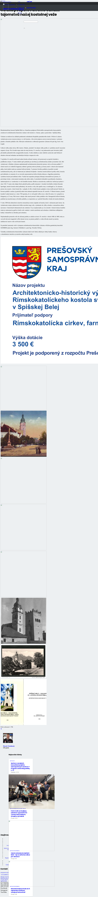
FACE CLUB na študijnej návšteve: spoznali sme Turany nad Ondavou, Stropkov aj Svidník (19, 813)
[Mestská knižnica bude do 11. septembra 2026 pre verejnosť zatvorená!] (32, 886)
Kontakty (20, 13)
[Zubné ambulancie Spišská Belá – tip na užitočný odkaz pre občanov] (32, 850)
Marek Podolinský (9, 746)
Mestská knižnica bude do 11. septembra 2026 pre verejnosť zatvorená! (20, 890)
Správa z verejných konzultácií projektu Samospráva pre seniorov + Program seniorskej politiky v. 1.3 (20, 766)
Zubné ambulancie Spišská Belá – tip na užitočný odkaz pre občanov (20, 855)
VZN (19, 2)
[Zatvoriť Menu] (27, 14)
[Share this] (1, 729)
